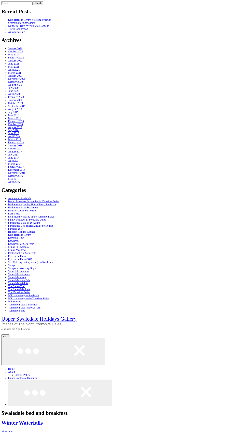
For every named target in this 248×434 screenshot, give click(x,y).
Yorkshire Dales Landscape (22, 304)
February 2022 (16, 57)
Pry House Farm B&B (20, 259)
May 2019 (13, 115)
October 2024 (15, 51)
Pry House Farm (17, 256)
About (11, 371)
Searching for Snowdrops (21, 22)
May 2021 (13, 66)
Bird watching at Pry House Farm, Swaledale (32, 204)
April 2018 (14, 136)
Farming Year (15, 228)
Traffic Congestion (18, 28)
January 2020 (15, 100)
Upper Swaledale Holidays (22, 378)
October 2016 (15, 175)
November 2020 (16, 78)
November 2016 (16, 172)
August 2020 (15, 84)
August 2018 (15, 127)
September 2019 (16, 106)
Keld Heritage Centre (19, 234)
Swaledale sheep (17, 277)
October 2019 (15, 103)
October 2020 (15, 81)
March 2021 (14, 72)
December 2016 (16, 169)
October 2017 (15, 148)
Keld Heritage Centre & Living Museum (29, 19)
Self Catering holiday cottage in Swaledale (30, 262)
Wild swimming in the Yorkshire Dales (28, 298)
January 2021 (15, 75)
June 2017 (13, 157)
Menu (5, 336)
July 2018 (13, 130)
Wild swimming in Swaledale (23, 295)
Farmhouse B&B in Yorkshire (24, 222)
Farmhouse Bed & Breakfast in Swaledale (30, 225)
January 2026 (15, 48)
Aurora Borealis (16, 31)
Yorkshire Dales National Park (24, 307)
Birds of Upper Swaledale (22, 210)
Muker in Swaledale (19, 246)
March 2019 (14, 118)
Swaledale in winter (18, 271)
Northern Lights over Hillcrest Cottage (28, 25)
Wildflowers (14, 301)
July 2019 (13, 112)
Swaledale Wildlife (18, 283)
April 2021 (14, 69)
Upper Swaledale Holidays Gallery (39, 319)
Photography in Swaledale (22, 253)
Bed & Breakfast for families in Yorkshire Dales (33, 201)
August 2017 (15, 151)
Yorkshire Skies (16, 310)
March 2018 (14, 139)
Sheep (11, 265)
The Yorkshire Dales (19, 292)
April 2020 (14, 93)
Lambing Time (16, 237)
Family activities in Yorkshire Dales (27, 219)
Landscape (14, 240)
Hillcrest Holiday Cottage (21, 231)
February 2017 (16, 166)
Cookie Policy (22, 375)
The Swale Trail (16, 286)
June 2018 (13, 133)
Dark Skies (14, 213)
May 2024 (13, 54)
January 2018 (15, 145)
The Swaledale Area (19, 289)
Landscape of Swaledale (21, 243)
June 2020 (13, 90)
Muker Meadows (17, 250)
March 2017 (14, 163)
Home (11, 368)
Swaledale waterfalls (19, 280)
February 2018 (16, 142)
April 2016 (14, 181)
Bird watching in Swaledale (23, 207)
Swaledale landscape (19, 274)
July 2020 (13, 87)
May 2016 (13, 178)
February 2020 (16, 97)
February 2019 (16, 121)
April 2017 (14, 160)
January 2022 (15, 60)
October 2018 (15, 124)
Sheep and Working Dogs (22, 268)
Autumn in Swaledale (19, 198)
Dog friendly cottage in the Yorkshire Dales (31, 216)
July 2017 (13, 154)
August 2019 (15, 109)
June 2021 (13, 63)
